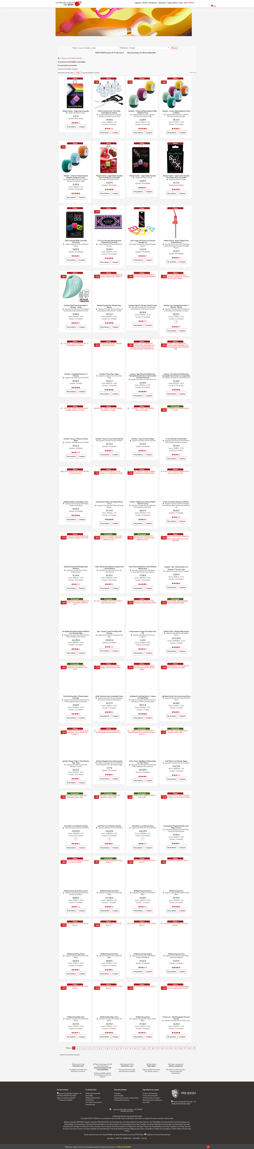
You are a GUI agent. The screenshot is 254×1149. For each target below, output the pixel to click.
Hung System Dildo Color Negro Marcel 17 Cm (109, 502)
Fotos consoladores (147, 1129)
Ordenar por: (124, 48)
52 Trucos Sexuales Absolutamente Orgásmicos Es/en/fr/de (109, 241)
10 (107, 1048)
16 (135, 1048)
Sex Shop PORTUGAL (135, 1134)
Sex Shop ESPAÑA (106, 1134)
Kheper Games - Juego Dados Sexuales (76, 111)
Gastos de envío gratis (150, 1095)
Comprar (82, 127)
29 (194, 1048)
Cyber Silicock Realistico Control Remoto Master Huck (143, 567)
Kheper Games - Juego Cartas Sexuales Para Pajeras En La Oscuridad (176, 176)
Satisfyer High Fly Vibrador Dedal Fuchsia (143, 305)
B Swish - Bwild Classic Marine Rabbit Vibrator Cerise (142, 502)
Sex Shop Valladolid (153, 1124)
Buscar (75, 48)
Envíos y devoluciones (150, 1093)
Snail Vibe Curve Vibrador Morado (109, 826)
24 (171, 1048)
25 (176, 1048)
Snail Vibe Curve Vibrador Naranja (76, 826)
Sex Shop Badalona (155, 1126)
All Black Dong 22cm (176, 891)
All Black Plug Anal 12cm (176, 954)
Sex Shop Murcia (80, 1124)
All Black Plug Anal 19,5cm (109, 954)
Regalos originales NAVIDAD (74, 1122)
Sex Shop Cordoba (140, 1124)
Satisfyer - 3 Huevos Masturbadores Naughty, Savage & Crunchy (76, 176)
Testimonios (90, 1100)
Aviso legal (89, 1095)
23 (166, 1048)
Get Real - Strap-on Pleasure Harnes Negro (76, 439)
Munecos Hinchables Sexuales (72, 58)
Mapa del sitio (90, 1104)
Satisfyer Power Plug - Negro (109, 374)
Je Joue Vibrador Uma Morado (176, 439)
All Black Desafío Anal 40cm (109, 891)
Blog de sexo (135, 1129)
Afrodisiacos (153, 2)
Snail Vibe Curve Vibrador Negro (176, 761)
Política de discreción (93, 1098)
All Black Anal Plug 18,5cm (76, 954)
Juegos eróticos (172, 2)
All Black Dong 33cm (143, 1017)
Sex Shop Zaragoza (180, 1122)
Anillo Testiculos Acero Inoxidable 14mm (109, 696)
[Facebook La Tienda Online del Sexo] (157, 1134)
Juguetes (138, 2)
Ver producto (71, 127)
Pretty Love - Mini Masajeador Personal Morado (176, 1018)
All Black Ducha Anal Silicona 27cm (76, 891)
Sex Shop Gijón (177, 1124)
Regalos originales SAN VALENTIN (97, 1122)
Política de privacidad (93, 1093)
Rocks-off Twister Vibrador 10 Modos (176, 502)
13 (121, 1048)
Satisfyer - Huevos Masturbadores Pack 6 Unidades (176, 112)
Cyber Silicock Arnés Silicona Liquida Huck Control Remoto (109, 567)
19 (148, 1048)
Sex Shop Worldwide (120, 1134)
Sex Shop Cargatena (170, 1126)
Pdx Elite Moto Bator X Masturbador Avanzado (75, 697)
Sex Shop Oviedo (142, 1126)
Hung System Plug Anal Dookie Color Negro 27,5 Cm (176, 827)
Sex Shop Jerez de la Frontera (73, 1129)
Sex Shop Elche (131, 1126)
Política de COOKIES (123, 1147)
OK (208, 1147)
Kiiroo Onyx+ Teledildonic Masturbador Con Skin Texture (142, 762)
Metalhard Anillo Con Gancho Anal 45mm (176, 696)
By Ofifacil (110, 1138)
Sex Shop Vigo (166, 1124)
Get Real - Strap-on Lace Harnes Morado (109, 439)
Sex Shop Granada (118, 1126)
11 (112, 1048)
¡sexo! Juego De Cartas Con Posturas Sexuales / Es (142, 241)
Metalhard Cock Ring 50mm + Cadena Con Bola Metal (143, 697)
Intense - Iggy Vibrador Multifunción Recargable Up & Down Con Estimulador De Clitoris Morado (143, 375)
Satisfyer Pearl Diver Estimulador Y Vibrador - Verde (76, 306)
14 (125, 1048)
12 (116, 1048)
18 (144, 1048)
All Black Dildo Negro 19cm (109, 1017)
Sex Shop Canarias (113, 1124)
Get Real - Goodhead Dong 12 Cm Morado (75, 375)
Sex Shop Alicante (126, 1124)
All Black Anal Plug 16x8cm (143, 954)
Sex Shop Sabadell (90, 1129)
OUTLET (191, 3)
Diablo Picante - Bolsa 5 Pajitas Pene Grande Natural (176, 241)
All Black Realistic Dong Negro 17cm (76, 502)
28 (189, 1048)
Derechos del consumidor (151, 1098)
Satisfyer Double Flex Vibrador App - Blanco (109, 306)
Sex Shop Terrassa (184, 1126)
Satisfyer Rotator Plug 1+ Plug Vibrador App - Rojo (75, 762)
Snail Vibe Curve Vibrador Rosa (142, 826)
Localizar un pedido (65, 1100)
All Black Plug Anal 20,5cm (143, 891)
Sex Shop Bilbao (155, 1122)
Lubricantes (162, 2)
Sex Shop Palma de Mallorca (96, 1124)
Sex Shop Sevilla (167, 1122)
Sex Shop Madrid (130, 1122)
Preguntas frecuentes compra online (126, 1098)
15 (130, 1048)
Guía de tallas (118, 1095)
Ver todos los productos (94, 1102)
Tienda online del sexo (91, 1134)
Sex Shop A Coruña (86, 1126)
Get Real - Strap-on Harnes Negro (142, 439)
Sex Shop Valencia (143, 1122)
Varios (181, 2)
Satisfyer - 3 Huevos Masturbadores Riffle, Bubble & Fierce (142, 112)
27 (185, 1048)
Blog (185, 3)
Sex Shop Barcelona (116, 1122)
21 (157, 1048)
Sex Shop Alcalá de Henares (120, 1129)
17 (139, 1048)
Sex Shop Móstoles (103, 1129)
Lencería (145, 2)
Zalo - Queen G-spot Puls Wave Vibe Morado (109, 632)
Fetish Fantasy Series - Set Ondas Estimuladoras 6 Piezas (109, 112)
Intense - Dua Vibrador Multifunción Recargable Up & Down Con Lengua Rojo (176, 375)
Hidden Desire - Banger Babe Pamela (176, 631)
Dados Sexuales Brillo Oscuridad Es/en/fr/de (76, 241)
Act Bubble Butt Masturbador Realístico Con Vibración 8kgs (75, 632)
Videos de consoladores (163, 1129)
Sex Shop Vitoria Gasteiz (102, 1126)
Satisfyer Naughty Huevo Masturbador (109, 761)
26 (180, 1048)
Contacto (117, 1093)
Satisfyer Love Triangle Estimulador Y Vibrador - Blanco (176, 306)
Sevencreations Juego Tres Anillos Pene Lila (142, 632)
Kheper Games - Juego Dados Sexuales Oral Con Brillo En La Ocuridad (109, 176)
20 (153, 1048)
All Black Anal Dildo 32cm (76, 1017)
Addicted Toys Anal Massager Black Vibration (76, 567)
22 (162, 1048)
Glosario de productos (121, 1100)
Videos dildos (176, 1129)
